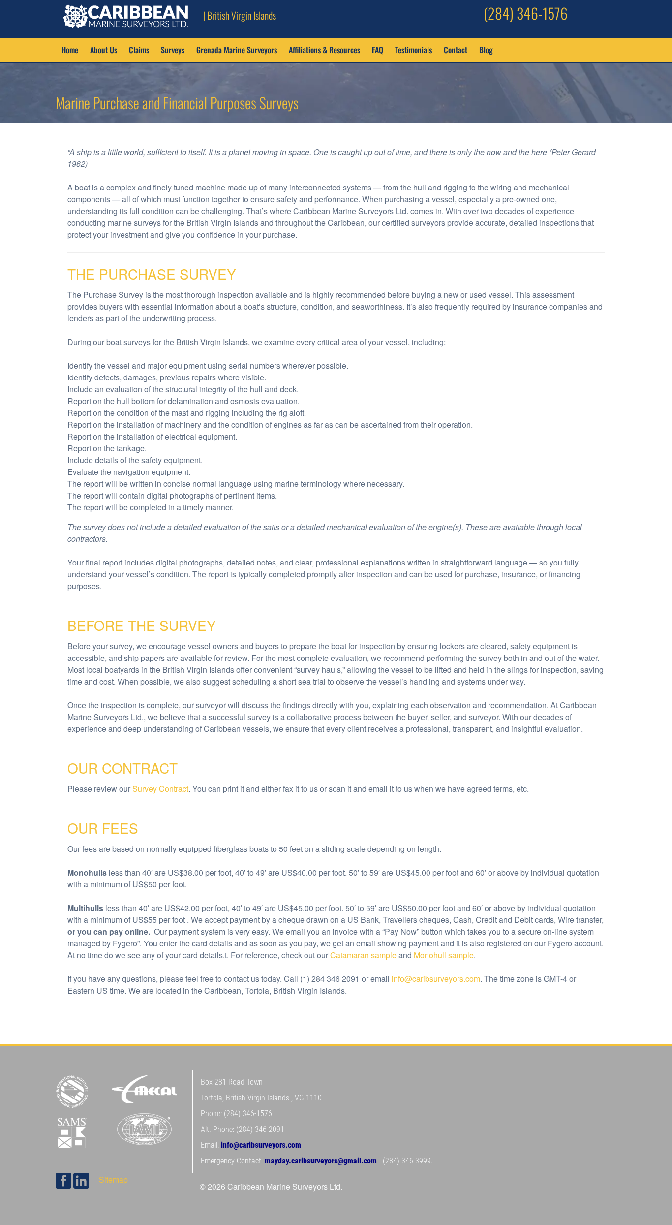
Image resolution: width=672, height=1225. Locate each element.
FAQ (377, 50)
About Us (103, 50)
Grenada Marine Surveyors (236, 50)
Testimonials (413, 50)
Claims (139, 50)
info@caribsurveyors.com (436, 978)
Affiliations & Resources (324, 50)
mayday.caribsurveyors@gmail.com (321, 1160)
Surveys (172, 50)
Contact (455, 50)
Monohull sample (444, 955)
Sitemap (113, 1179)
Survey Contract (160, 788)
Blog (486, 50)
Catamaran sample (363, 955)
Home (69, 50)
